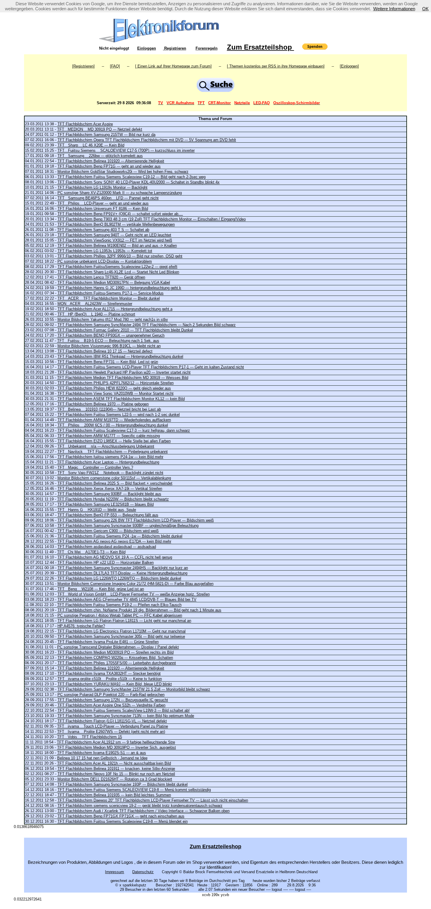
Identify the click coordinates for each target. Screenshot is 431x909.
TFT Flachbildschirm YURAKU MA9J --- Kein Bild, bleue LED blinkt (114, 684)
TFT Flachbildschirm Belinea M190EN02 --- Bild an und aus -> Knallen (117, 245)
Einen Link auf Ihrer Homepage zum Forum (173, 66)
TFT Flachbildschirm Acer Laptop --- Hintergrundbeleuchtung (108, 462)
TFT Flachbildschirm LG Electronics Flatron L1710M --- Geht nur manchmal (121, 631)
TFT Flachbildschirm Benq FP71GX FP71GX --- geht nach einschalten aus (120, 816)
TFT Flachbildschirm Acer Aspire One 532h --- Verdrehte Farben (111, 705)
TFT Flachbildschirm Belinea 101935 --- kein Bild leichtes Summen (114, 795)
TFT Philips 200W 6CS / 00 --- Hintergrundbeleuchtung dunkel (112, 425)
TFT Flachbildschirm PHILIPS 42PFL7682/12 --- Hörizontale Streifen (115, 383)
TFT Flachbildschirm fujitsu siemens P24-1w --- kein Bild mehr (110, 457)
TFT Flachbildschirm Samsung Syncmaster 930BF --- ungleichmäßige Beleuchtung (127, 525)
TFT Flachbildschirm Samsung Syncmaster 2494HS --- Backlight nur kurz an (122, 568)
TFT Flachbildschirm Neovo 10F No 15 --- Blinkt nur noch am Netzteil (116, 774)
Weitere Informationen (394, 8)
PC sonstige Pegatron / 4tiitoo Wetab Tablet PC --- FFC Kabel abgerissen (119, 615)
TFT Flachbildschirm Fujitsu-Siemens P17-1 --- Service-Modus (110, 293)
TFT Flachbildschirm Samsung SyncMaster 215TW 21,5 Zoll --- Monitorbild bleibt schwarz (133, 689)
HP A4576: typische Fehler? (81, 626)
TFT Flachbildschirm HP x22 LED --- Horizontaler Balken (105, 562)
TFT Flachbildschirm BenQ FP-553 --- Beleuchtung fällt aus (107, 515)
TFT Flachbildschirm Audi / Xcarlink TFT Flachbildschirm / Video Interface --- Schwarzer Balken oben (143, 811)
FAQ (115, 66)
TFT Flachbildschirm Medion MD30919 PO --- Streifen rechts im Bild (115, 652)
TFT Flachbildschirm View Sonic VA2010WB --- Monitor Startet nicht (115, 393)
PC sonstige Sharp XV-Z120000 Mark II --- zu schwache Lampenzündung (119, 192)
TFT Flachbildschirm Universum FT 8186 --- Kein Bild (102, 208)
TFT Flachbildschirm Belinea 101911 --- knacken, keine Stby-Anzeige (116, 768)
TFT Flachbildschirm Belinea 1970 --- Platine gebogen (103, 404)
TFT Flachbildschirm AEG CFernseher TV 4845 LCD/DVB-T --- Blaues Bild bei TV (126, 599)
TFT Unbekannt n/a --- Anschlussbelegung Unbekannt (105, 446)
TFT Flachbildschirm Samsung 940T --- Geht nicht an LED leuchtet (114, 235)
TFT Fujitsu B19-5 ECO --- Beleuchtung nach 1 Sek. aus (108, 340)
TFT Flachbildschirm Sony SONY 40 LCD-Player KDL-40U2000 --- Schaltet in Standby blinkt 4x (138, 182)
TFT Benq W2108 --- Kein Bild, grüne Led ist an (100, 589)
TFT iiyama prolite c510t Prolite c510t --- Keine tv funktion (109, 679)
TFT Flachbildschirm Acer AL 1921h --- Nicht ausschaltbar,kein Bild (114, 763)
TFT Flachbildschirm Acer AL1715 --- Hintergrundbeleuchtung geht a (114, 309)
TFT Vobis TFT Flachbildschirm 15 (89, 737)
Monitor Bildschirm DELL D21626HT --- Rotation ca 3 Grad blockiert (114, 779)
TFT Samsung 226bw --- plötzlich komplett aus (100, 156)
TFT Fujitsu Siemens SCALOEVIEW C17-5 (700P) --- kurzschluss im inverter (126, 150)
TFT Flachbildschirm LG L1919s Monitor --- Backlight (102, 187)
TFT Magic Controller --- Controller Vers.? (95, 467)
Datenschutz (143, 872)
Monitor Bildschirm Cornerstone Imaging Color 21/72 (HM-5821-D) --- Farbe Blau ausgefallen (135, 583)
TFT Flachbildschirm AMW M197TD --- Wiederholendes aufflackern (114, 420)
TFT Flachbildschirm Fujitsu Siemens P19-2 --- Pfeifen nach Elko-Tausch (119, 605)
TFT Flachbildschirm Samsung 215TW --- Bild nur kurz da (106, 134)
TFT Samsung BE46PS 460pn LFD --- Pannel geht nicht (108, 198)
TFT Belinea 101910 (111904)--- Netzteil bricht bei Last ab (109, 409)
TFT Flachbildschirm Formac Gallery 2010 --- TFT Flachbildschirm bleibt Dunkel (125, 330)
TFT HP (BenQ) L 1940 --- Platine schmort (96, 314)
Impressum (114, 872)
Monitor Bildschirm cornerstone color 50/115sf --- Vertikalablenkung (114, 478)
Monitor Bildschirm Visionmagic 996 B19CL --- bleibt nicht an (109, 346)
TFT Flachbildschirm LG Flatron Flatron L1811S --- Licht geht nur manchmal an (124, 620)
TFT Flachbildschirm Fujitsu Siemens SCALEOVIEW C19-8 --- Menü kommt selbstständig (134, 789)
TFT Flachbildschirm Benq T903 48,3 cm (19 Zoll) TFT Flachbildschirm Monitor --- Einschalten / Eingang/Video (151, 219)
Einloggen (146, 48)
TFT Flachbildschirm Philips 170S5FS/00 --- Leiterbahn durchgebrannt (116, 663)
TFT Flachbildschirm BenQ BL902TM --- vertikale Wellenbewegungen (116, 224)
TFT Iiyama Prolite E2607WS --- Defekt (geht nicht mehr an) (111, 731)
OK (425, 8)
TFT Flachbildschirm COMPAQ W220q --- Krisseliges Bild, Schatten (115, 657)
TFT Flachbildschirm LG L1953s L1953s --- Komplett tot (104, 251)
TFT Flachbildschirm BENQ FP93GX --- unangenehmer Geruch (110, 335)
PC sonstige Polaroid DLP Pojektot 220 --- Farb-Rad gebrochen (110, 694)
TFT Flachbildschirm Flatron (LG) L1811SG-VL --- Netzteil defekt (112, 721)
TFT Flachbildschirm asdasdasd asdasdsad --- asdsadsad (106, 546)
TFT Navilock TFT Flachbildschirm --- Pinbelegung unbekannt (112, 451)
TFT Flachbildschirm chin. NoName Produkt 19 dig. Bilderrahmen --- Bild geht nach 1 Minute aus (139, 610)
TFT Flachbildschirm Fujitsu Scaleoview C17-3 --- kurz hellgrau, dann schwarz (123, 430)
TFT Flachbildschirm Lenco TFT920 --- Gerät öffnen (101, 277)
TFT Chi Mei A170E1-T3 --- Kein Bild (91, 552)
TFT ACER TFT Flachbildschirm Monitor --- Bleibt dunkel (108, 298)
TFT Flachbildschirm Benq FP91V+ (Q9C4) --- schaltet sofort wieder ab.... (120, 214)
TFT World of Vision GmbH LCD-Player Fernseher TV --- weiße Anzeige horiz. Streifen (133, 594)
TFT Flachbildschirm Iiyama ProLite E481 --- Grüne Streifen (108, 642)
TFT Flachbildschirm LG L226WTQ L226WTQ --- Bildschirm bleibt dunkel (119, 578)
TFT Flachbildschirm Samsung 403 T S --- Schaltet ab (103, 229)
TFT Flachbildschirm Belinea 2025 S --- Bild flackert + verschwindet (114, 483)
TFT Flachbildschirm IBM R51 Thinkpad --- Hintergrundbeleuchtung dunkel (120, 356)
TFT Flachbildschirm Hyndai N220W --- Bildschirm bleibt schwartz (113, 499)
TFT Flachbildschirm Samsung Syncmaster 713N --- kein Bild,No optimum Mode (125, 716)
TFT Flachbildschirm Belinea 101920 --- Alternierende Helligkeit (110, 161)
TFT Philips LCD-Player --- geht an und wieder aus (103, 203)
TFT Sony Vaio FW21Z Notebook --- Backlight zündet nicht (110, 472)
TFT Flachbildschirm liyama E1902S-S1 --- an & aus (101, 753)
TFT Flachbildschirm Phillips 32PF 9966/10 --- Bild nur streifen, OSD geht (119, 256)
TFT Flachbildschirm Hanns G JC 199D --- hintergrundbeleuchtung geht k (119, 288)
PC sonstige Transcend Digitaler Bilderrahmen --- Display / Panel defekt (118, 647)
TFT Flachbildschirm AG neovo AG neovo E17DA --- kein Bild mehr (114, 541)
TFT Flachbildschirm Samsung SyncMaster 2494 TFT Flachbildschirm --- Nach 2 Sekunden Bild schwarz (146, 325)
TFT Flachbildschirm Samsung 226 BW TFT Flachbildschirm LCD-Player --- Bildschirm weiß (135, 520)
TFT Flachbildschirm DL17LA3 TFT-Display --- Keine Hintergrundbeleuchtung (122, 573)
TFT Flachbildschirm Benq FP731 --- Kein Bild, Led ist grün (107, 362)
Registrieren (174, 48)
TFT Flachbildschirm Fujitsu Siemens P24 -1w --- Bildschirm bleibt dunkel (119, 536)
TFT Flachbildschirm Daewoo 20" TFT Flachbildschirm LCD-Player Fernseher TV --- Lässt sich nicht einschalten (152, 800)
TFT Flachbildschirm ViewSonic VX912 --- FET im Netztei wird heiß (114, 240)
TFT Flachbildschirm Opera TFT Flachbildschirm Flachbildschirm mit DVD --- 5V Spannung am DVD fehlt (146, 140)
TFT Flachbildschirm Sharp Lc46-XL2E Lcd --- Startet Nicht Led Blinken (118, 272)
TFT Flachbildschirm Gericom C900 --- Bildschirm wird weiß (108, 531)
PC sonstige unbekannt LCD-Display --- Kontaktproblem (104, 261)
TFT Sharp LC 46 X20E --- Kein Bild (90, 145)
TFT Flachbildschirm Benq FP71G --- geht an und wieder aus (109, 166)
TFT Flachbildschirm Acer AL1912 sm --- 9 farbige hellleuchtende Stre (116, 742)
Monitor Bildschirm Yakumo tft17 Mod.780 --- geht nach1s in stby (112, 319)
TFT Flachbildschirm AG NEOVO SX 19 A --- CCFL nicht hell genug (114, 557)
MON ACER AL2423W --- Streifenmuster (94, 303)
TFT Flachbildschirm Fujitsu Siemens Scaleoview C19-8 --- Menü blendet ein (122, 821)
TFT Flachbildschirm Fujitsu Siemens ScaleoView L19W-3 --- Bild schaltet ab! (123, 710)
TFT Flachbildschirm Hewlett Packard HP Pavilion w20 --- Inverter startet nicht (124, 372)
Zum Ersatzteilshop (260, 47)
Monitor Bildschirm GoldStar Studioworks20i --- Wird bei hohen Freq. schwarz (123, 171)
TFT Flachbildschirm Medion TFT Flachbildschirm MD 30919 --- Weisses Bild (122, 377)
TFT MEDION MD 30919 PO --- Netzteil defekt (99, 129)
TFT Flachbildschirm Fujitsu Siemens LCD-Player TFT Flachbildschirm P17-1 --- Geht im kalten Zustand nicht (150, 367)
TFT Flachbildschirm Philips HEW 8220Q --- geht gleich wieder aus (114, 388)
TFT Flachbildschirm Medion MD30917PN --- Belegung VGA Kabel (113, 282)
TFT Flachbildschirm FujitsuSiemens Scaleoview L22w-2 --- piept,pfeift (117, 266)
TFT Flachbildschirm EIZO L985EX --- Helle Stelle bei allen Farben (114, 441)
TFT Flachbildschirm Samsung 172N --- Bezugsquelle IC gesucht (112, 700)
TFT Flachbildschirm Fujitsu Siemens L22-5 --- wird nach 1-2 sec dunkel (118, 414)
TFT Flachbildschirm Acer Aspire (85, 124)
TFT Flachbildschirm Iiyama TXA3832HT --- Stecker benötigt (109, 673)
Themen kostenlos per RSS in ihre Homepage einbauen (275, 66)
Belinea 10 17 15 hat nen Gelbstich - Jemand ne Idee (102, 758)
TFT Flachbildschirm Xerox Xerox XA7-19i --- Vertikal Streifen (109, 488)
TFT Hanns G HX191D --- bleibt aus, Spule (96, 509)
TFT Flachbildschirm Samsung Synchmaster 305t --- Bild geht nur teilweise (121, 636)
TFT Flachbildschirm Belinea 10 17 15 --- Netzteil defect (104, 351)
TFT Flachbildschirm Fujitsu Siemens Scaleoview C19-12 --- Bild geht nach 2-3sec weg (131, 177)
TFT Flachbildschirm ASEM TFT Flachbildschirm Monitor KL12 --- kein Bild (121, 399)
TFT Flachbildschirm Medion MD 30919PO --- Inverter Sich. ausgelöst (116, 747)
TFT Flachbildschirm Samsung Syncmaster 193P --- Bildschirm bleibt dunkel (122, 784)
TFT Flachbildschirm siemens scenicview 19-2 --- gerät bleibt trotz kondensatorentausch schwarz (140, 805)
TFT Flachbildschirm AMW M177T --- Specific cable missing (108, 436)
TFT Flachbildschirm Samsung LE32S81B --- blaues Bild (105, 504)
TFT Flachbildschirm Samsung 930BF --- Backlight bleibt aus (109, 494)
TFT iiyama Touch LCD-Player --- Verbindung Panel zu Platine (112, 726)
